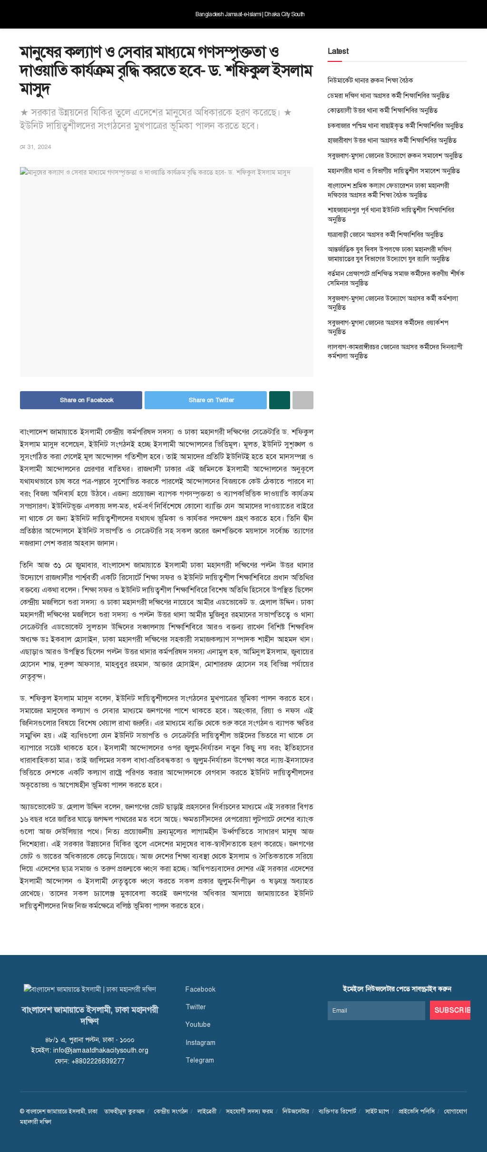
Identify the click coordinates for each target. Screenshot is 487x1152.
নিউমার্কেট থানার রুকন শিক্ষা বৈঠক (370, 80)
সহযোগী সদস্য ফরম (249, 1111)
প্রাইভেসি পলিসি (417, 1111)
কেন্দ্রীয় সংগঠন (171, 1111)
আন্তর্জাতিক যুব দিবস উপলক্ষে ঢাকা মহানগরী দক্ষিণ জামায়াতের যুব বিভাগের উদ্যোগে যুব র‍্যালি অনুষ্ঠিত (389, 254)
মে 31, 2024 (35, 147)
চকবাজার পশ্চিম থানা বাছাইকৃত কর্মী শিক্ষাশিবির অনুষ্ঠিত (395, 125)
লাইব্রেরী (206, 1111)
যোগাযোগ (455, 1111)
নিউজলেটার (295, 1111)
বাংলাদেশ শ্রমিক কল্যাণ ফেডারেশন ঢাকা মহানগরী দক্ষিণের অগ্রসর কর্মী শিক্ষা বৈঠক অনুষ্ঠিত (388, 190)
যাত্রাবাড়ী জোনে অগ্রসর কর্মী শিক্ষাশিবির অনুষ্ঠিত (385, 234)
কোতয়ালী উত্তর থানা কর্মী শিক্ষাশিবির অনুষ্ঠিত (383, 110)
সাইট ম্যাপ (377, 1111)
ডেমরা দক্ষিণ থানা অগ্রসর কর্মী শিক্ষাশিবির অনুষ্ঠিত (388, 95)
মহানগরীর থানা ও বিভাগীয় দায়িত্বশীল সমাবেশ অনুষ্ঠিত (394, 171)
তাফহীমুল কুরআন (124, 1111)
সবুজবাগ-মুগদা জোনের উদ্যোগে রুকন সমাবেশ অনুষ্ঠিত (395, 155)
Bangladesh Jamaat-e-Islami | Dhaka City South (249, 14)
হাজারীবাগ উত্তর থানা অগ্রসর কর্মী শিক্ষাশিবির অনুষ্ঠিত (392, 140)
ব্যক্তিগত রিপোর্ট (337, 1111)
